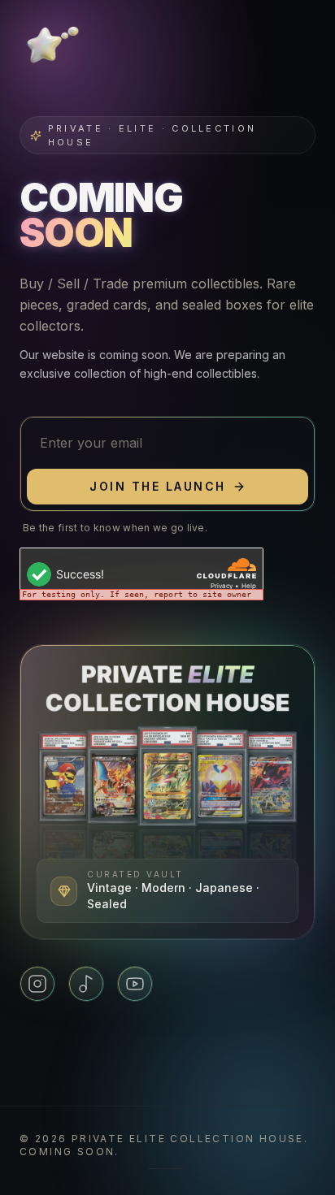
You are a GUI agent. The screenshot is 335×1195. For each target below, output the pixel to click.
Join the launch (157, 486)
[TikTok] (86, 984)
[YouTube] (135, 984)
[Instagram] (37, 984)
